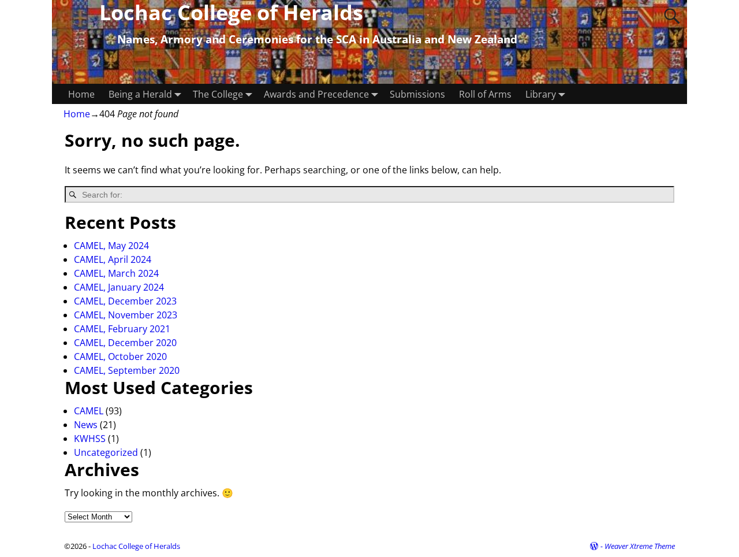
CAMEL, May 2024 (111, 245)
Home (81, 94)
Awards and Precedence (316, 94)
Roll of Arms (485, 94)
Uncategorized (106, 452)
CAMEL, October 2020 (120, 356)
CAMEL (88, 410)
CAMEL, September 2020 (127, 370)
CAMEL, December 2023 (125, 301)
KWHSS (90, 438)
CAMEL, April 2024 (112, 259)
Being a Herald (140, 94)
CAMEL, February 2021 (122, 328)
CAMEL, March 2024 (116, 273)
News (86, 424)
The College (218, 94)
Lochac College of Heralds (136, 546)
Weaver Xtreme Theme (639, 546)
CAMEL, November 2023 (125, 315)
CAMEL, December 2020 (125, 342)
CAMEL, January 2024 (119, 287)
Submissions (417, 94)
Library (540, 94)
